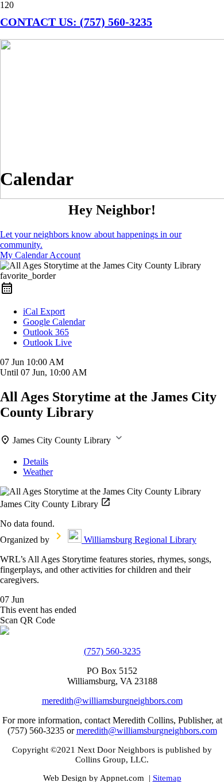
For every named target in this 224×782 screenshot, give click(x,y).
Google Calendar (54, 322)
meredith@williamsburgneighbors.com (112, 701)
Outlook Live (47, 342)
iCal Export (44, 311)
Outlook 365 (46, 332)
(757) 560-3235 (112, 651)
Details (35, 461)
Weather (38, 472)
